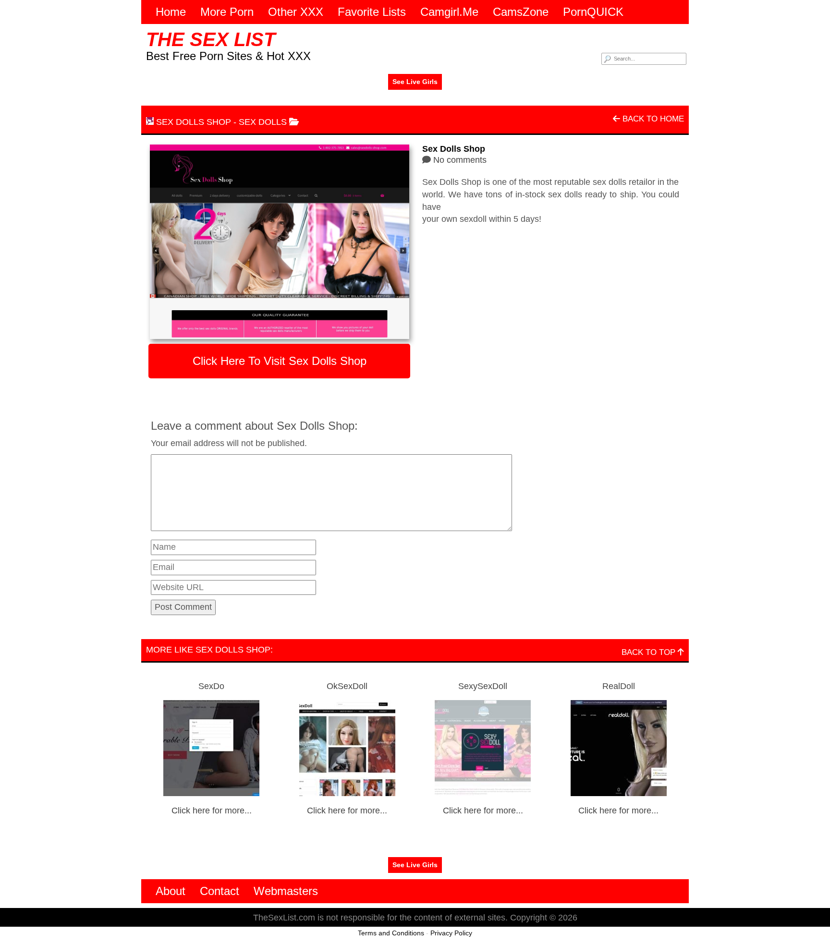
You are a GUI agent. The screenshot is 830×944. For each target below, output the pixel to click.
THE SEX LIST (210, 39)
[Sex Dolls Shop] (279, 242)
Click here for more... (211, 810)
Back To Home (652, 118)
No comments (460, 160)
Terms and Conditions (391, 933)
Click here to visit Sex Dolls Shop (279, 360)
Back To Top (650, 652)
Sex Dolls (263, 122)
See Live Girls (415, 81)
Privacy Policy (451, 933)
